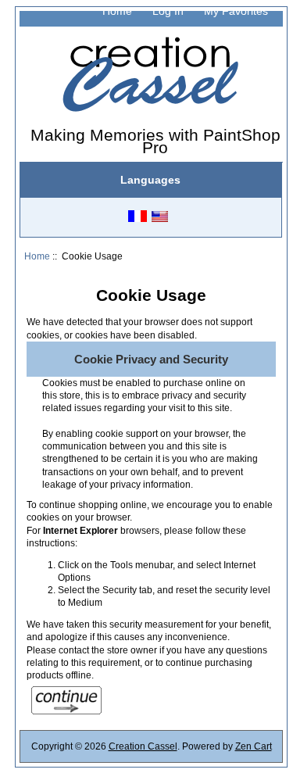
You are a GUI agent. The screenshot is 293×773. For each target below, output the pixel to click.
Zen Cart (253, 746)
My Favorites (236, 11)
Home (117, 11)
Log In (168, 11)
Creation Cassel (143, 746)
